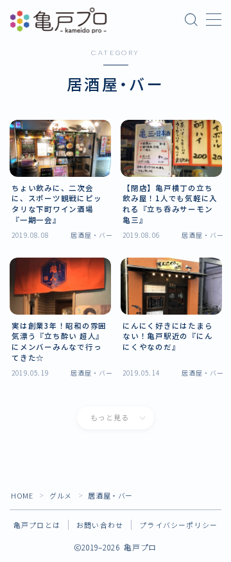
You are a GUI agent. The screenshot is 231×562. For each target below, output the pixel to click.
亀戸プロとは (36, 525)
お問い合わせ (99, 525)
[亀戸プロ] (58, 20)
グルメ (60, 495)
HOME (22, 495)
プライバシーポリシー (178, 525)
